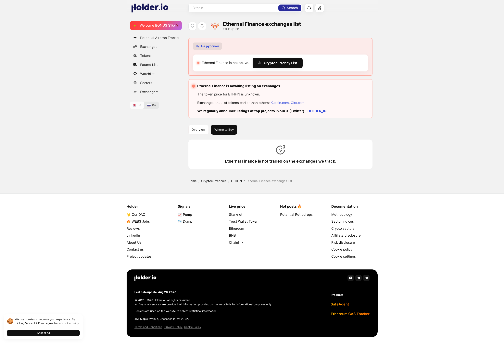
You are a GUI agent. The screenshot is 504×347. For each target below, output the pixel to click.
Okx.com (298, 103)
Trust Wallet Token (243, 221)
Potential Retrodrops (296, 215)
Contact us (135, 249)
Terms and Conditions (148, 326)
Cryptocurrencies (213, 181)
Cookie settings (343, 256)
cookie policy (70, 323)
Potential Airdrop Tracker (160, 38)
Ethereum (236, 228)
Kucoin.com (280, 103)
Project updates (139, 256)
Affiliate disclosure (346, 235)
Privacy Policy (173, 326)
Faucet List (149, 65)
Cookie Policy (192, 326)
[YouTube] (350, 278)
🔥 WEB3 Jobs (138, 221)
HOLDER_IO (317, 111)
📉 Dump (185, 221)
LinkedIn (133, 235)
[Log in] (319, 8)
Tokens (146, 56)
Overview (198, 129)
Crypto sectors (342, 228)
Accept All (43, 332)
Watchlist (147, 74)
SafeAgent (340, 304)
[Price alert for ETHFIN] (202, 26)
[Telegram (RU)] (366, 278)
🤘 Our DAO (136, 215)
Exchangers (149, 92)
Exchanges (148, 47)
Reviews (133, 228)
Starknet (235, 215)
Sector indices (342, 221)
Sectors (146, 83)
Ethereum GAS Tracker (350, 314)
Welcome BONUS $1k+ (158, 25)
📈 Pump (185, 215)
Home (192, 181)
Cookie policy (341, 249)
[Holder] (145, 278)
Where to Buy (224, 129)
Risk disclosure (343, 242)
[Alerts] (309, 8)
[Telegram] (358, 278)
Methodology (341, 215)
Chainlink (236, 242)
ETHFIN (236, 181)
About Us (134, 242)
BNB (232, 235)
